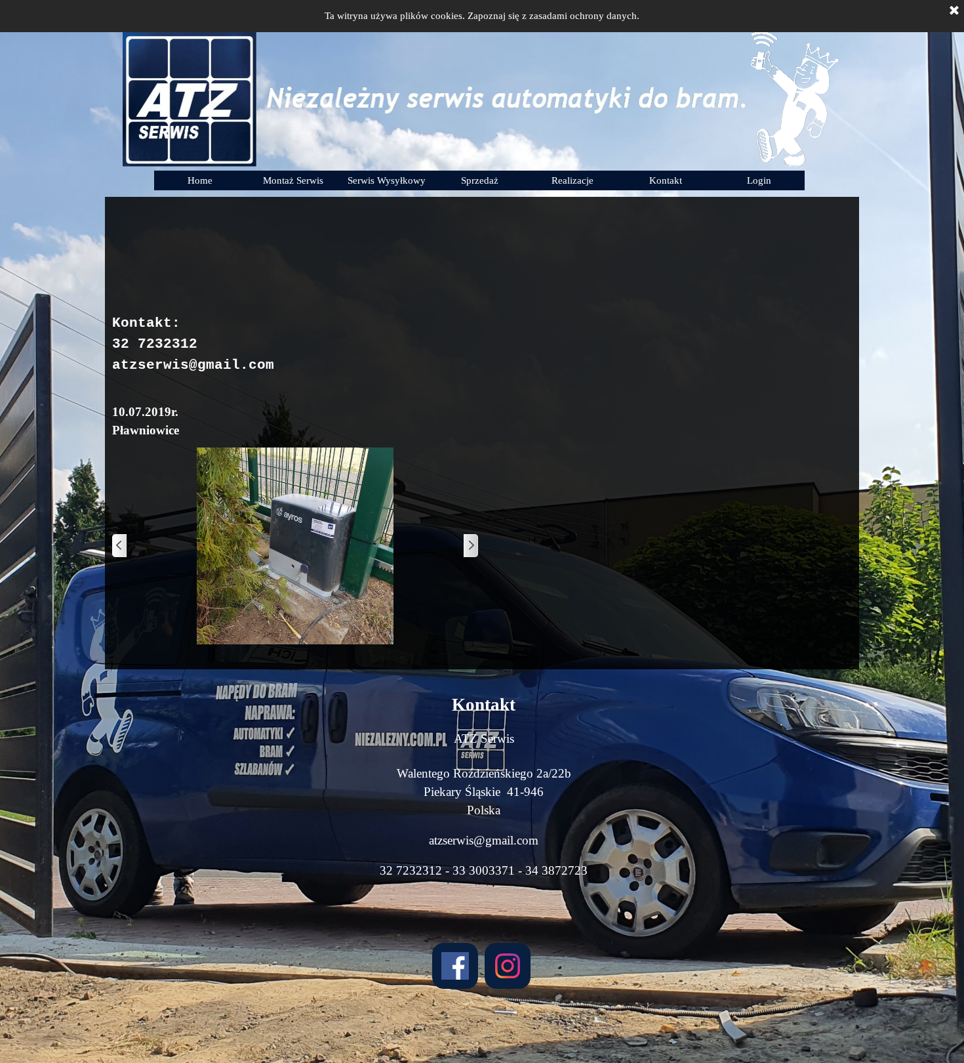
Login (759, 180)
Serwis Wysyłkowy (387, 180)
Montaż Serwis (293, 180)
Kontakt (665, 180)
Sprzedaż (479, 180)
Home (200, 180)
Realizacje (572, 180)
